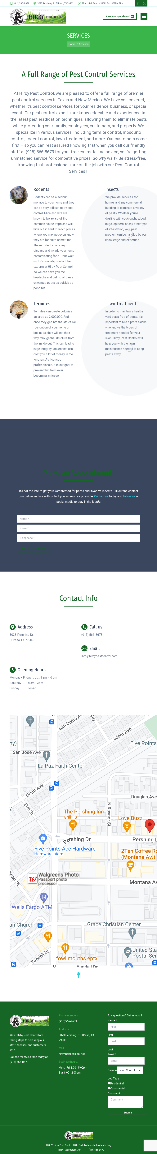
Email (112, 1054)
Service (112, 1070)
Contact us (101, 496)
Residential (117, 1083)
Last (110, 1049)
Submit (127, 1112)
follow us (129, 496)
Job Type (113, 1078)
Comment (114, 1093)
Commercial (117, 1088)
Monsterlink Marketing (99, 1145)
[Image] (19, 195)
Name (112, 1020)
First (110, 1034)
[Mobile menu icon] (144, 16)
